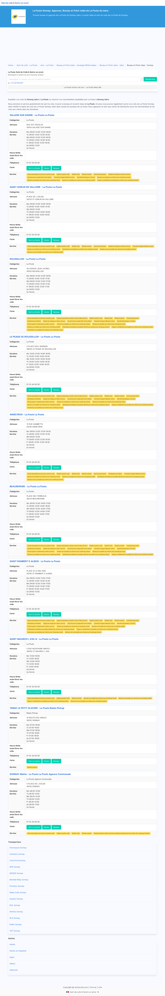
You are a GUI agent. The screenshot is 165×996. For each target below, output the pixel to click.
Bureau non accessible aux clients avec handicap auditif (45, 252)
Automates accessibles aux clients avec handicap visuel (80, 249)
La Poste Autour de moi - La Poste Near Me (82, 87)
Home (10, 65)
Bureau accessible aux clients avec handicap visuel (44, 180)
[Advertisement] (82, 44)
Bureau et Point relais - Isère (112, 65)
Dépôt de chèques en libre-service (119, 174)
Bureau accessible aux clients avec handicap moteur (113, 177)
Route (46, 168)
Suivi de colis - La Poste (27, 65)
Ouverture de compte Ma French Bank (39, 177)
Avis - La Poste (47, 65)
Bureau (56, 168)
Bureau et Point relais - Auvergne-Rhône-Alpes (76, 65)
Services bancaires (100, 174)
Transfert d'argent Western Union (64, 177)
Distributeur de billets (34, 321)
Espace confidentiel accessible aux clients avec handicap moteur (118, 180)
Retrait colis (75, 174)
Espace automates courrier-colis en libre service (72, 318)
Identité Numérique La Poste (86, 177)
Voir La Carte (34, 168)
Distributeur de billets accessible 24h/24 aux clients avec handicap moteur (86, 327)
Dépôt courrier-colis (63, 174)
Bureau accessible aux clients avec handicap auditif (78, 180)
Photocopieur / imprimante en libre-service (41, 324)
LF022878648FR (17, 83)
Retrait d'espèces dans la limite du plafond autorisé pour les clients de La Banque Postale (122, 833)
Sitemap (93, 987)
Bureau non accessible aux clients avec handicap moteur (118, 249)
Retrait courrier (86, 174)
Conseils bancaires (133, 318)
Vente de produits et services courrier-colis (41, 174)
